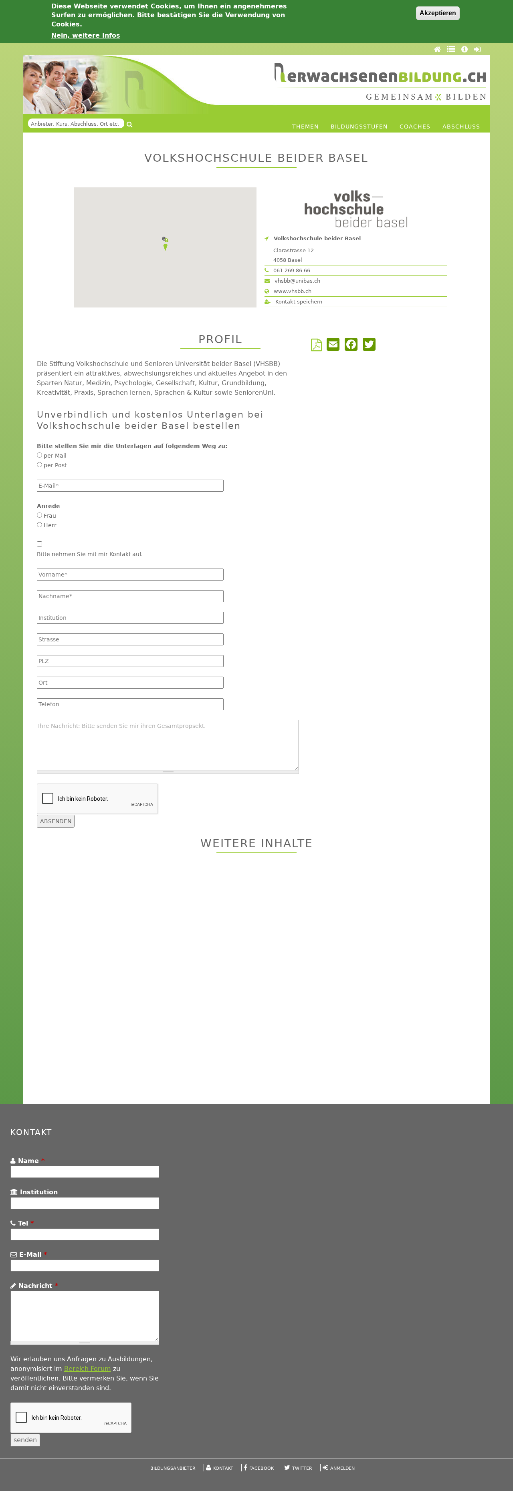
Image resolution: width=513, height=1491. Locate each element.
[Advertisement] (256, 979)
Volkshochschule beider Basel (317, 238)
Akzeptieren (438, 13)
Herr (50, 525)
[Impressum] (465, 49)
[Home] (438, 49)
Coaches (415, 126)
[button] (165, 244)
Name (30, 1161)
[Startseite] (380, 81)
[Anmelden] (477, 49)
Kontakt (223, 1468)
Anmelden (342, 1468)
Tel (25, 1223)
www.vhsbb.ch (291, 291)
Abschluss (461, 126)
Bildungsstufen (359, 126)
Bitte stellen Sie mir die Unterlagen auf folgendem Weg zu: (132, 446)
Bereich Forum (87, 1368)
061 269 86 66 (291, 270)
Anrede (48, 506)
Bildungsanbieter (173, 1468)
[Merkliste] (452, 49)
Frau (50, 515)
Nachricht (37, 1286)
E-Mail (32, 1254)
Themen (305, 126)
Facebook (261, 1468)
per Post (55, 465)
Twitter (302, 1468)
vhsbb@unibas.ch (296, 281)
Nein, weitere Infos (85, 35)
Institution (38, 1192)
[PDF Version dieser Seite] (318, 347)
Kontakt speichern (298, 302)
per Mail (55, 455)
